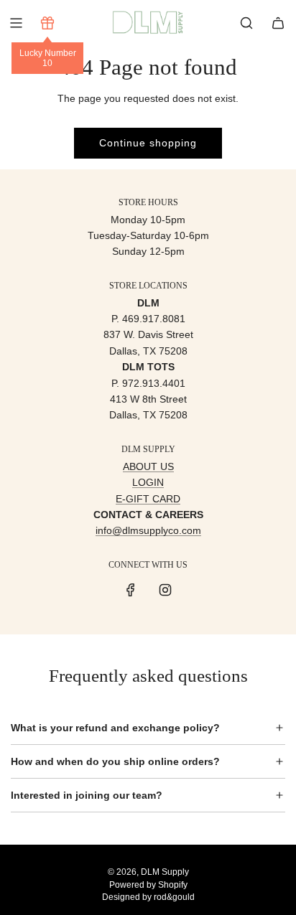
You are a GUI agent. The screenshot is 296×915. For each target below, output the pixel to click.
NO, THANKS (222, 524)
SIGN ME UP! (222, 501)
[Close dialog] (287, 399)
